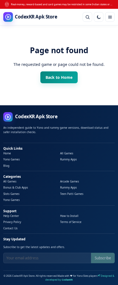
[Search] (87, 17)
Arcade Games (69, 181)
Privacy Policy (12, 222)
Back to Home (59, 77)
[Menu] (110, 17)
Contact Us (10, 228)
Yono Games (11, 159)
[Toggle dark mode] (98, 17)
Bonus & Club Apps (15, 187)
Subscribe (103, 258)
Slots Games (11, 194)
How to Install (69, 216)
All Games (66, 153)
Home (7, 153)
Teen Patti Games (71, 194)
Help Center (11, 216)
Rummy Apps (68, 159)
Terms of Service (71, 222)
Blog (6, 166)
